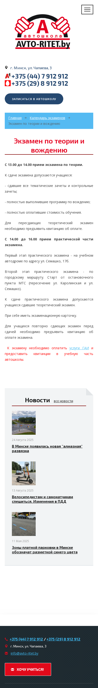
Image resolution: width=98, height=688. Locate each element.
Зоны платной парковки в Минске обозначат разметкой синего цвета (45, 549)
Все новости (63, 401)
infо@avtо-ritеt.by (24, 653)
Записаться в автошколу (34, 99)
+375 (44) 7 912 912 (39, 76)
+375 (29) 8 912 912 (39, 83)
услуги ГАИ (79, 348)
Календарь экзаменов (47, 118)
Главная (15, 118)
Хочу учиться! (30, 669)
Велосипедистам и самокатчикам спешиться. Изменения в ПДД (42, 498)
